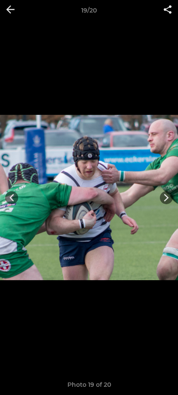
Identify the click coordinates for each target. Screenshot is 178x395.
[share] (167, 10)
